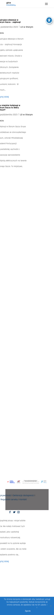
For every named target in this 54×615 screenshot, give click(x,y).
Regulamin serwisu (9, 499)
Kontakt (23, 499)
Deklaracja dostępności (23, 495)
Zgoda (27, 611)
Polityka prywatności (26, 607)
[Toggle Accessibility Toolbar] (49, 20)
